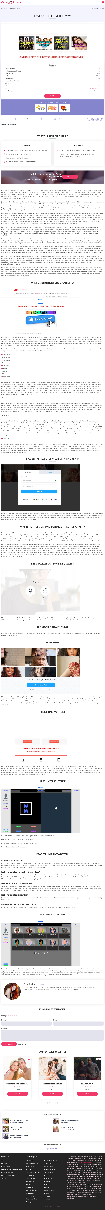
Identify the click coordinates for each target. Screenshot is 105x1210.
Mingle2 (28, 1184)
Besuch (52, 96)
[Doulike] (56, 1129)
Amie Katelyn (29, 984)
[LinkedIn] (92, 119)
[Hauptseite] (11, 2)
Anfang (70, 177)
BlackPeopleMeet (31, 1190)
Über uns (4, 1163)
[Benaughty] (64, 108)
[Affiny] (5, 1129)
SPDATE (46, 1193)
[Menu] (103, 2)
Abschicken (9, 1044)
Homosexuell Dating (32, 1163)
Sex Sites (28, 1169)
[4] (14, 1016)
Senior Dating (30, 1181)
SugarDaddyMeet (31, 1199)
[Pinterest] (101, 119)
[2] (10, 1016)
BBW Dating (48, 1175)
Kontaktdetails (5, 1166)
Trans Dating (48, 1163)
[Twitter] (97, 119)
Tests (3, 1160)
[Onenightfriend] (40, 108)
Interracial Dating (49, 1169)
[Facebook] (88, 119)
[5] (16, 1016)
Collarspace (48, 1181)
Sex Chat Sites (48, 1172)
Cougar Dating (30, 1178)
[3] (12, 1016)
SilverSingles (30, 1193)
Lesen (18, 1089)
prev (49, 1103)
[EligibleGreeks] (5, 1121)
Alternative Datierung (8, 125)
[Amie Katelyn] (12, 991)
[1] (9, 1016)
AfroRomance (30, 1196)
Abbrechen (22, 1044)
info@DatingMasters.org (87, 1162)
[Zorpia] (56, 1121)
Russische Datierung (50, 1160)
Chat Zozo (47, 1199)
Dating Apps (29, 1160)
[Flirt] (52, 108)
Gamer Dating (48, 1166)
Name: (3, 1020)
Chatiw (46, 1184)
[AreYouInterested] (5, 1136)
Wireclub (47, 1196)
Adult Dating (30, 1166)
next (56, 1103)
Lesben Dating (48, 1178)
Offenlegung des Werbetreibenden (12, 1169)
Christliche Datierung (32, 1172)
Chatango (29, 1202)
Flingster (47, 1187)
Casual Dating (30, 1175)
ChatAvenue (29, 1187)
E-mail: (55, 1020)
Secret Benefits (49, 1190)
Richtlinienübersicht (7, 1172)
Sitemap (3, 1178)
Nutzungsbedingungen (8, 1175)
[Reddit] (47, 1148)
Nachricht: (5, 1028)
